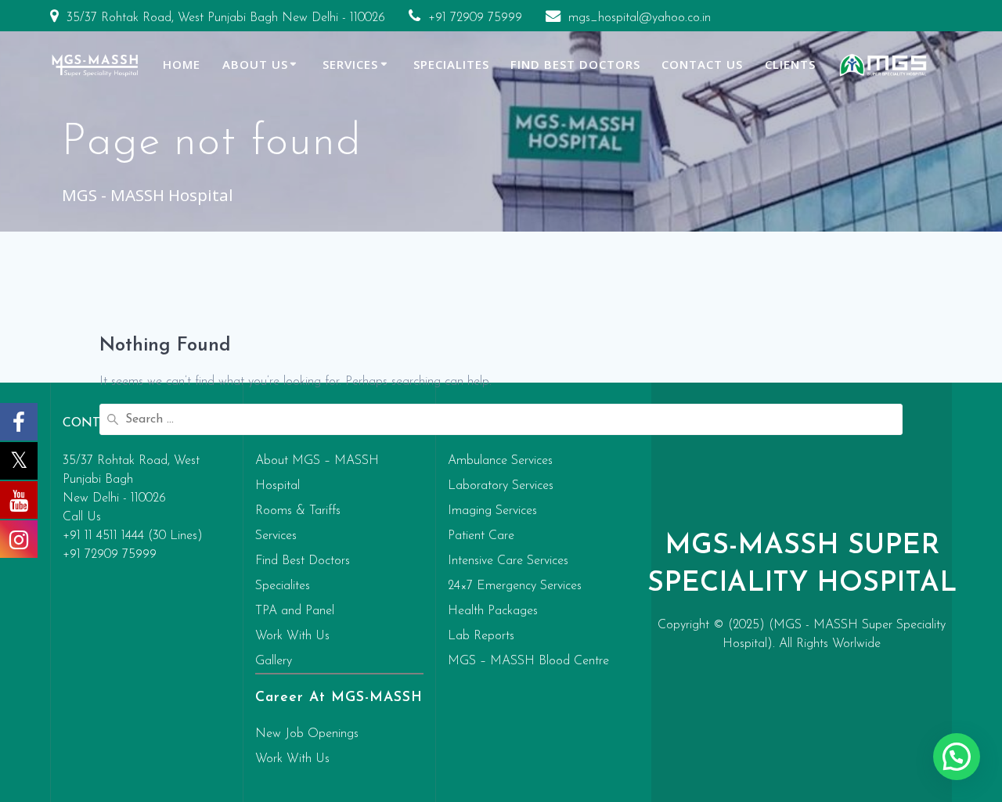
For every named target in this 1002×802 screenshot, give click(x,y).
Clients (790, 64)
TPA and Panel (294, 611)
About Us (255, 64)
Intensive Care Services (508, 561)
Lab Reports (481, 636)
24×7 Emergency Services (515, 586)
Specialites (451, 64)
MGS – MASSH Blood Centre (528, 661)
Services (350, 64)
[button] (956, 756)
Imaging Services (492, 511)
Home (181, 64)
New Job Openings (307, 734)
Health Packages (493, 611)
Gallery (273, 661)
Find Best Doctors (575, 64)
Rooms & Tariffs (298, 511)
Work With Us (292, 636)
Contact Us (702, 64)
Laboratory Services (500, 486)
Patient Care (481, 536)
